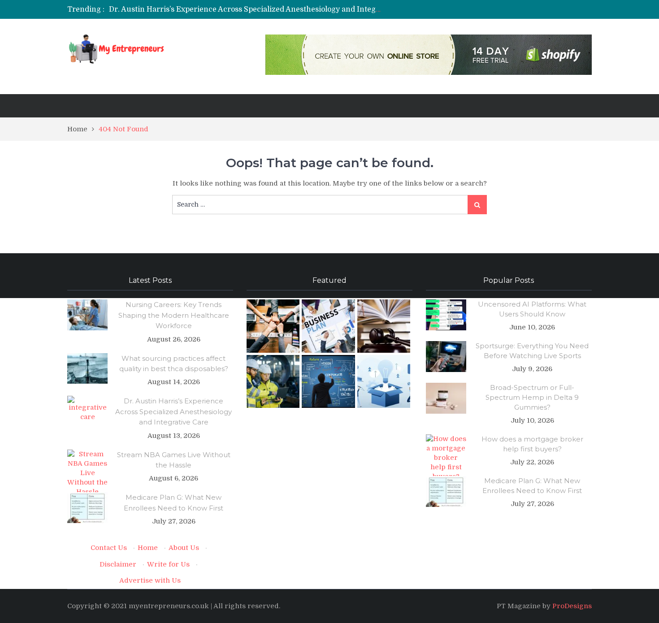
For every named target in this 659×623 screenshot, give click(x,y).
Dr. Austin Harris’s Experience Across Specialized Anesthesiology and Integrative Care (262, 9)
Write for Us (168, 564)
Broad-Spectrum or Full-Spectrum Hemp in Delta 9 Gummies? (532, 397)
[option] (245, 9)
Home (148, 548)
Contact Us (109, 548)
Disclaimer (118, 564)
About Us (184, 548)
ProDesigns (572, 606)
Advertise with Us (150, 580)
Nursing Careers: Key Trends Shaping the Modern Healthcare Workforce (173, 315)
